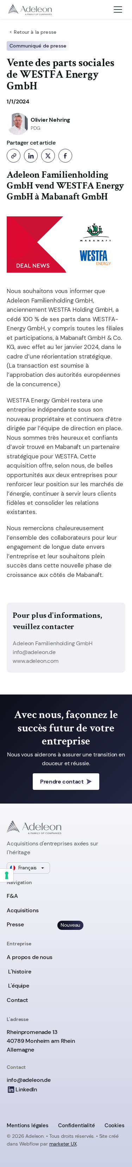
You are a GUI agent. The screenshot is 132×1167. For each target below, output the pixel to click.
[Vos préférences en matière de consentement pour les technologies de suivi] (6, 875)
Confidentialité (76, 1125)
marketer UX (63, 1144)
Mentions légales (27, 1125)
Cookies (115, 1125)
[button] (117, 9)
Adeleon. (35, 1136)
